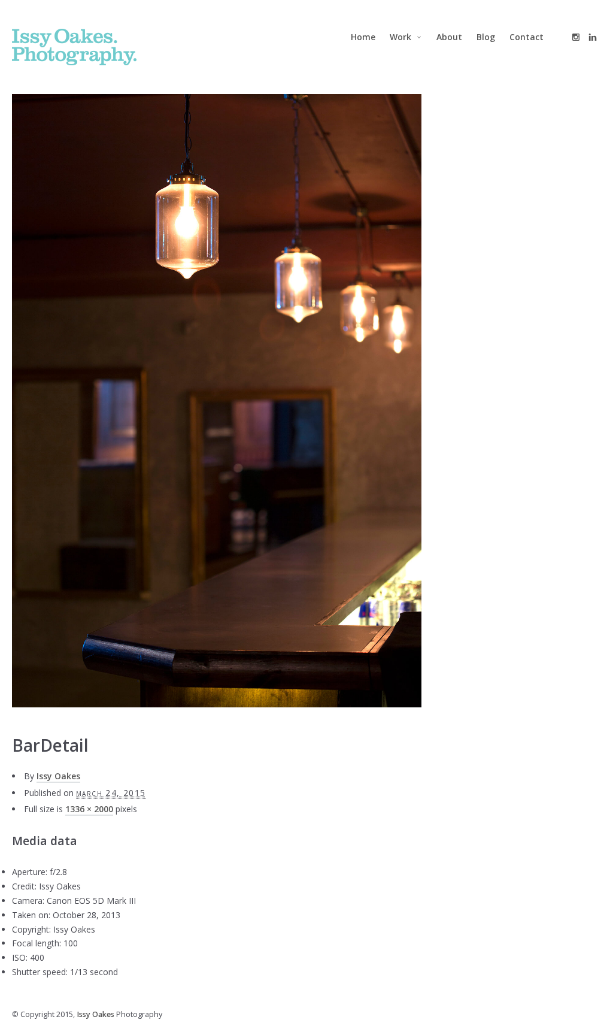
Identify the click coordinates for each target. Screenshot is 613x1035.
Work (400, 37)
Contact (526, 37)
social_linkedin (592, 37)
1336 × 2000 (89, 809)
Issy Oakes (58, 776)
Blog (486, 37)
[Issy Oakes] (74, 47)
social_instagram (576, 37)
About (449, 37)
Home (363, 37)
